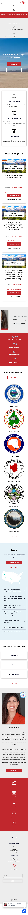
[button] (1, 3)
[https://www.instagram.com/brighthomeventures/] (14, 865)
